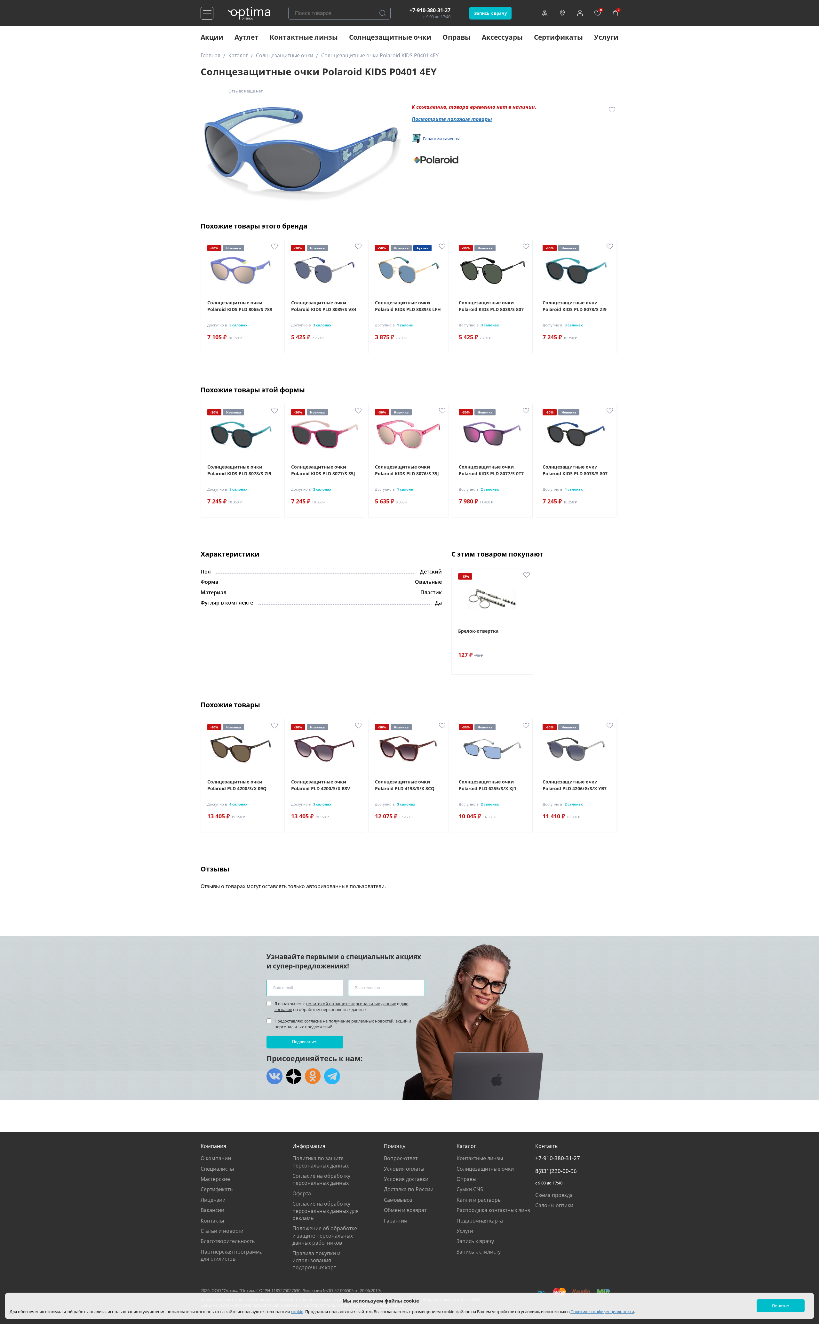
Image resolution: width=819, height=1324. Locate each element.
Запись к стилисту (479, 1251)
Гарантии (395, 1220)
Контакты (212, 1220)
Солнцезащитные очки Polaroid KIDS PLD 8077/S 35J (323, 470)
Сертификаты (558, 37)
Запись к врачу (490, 13)
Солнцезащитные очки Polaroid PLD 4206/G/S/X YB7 (575, 785)
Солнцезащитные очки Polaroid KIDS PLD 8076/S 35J (407, 470)
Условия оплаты (404, 1168)
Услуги (606, 37)
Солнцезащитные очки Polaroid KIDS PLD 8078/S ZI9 (575, 306)
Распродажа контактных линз (493, 1210)
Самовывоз (398, 1199)
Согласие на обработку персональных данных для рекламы (325, 1211)
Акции (212, 37)
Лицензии (213, 1199)
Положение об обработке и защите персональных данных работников (324, 1235)
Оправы (456, 37)
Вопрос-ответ (400, 1158)
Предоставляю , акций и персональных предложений (342, 1024)
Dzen (294, 1076)
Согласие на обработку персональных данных (321, 1179)
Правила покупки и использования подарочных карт (316, 1260)
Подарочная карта (480, 1220)
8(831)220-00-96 (556, 1171)
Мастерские (215, 1179)
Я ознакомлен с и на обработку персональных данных (341, 1006)
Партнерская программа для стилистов (232, 1255)
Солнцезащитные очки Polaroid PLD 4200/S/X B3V (320, 785)
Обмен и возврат (405, 1210)
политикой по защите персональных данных (351, 1004)
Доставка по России (408, 1189)
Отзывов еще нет (245, 91)
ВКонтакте (274, 1076)
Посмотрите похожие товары (452, 119)
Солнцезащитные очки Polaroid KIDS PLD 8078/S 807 (575, 470)
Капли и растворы (479, 1199)
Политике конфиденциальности (602, 1311)
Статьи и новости (222, 1230)
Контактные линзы (304, 37)
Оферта (301, 1193)
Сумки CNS (470, 1189)
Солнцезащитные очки (390, 37)
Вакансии (212, 1210)
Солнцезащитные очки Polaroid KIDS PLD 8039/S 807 (491, 306)
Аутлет (246, 37)
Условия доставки (406, 1179)
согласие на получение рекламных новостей (349, 1021)
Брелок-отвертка (478, 631)
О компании (216, 1158)
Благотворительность (228, 1241)
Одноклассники (313, 1076)
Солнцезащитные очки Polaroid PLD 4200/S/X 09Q (236, 785)
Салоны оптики (554, 1205)
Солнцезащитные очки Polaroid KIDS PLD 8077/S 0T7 (491, 470)
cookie (297, 1311)
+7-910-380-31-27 (430, 10)
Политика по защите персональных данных (320, 1162)
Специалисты (217, 1168)
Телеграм (332, 1076)
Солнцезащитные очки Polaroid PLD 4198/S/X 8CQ (404, 785)
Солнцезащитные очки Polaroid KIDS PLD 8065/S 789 (239, 306)
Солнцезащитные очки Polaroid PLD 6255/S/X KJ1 (487, 785)
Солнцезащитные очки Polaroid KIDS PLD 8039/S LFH (408, 306)
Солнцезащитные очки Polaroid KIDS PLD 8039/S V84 (323, 306)
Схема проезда (554, 1195)
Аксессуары (502, 37)
